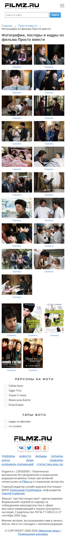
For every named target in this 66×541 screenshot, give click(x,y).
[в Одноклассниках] (45, 448)
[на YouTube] (37, 448)
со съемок (15, 426)
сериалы (57, 456)
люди (30, 460)
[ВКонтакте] (21, 448)
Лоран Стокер (17, 395)
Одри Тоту (15, 390)
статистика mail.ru (50, 464)
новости (25, 456)
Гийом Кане (16, 385)
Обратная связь (49, 530)
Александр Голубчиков (25, 490)
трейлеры (8, 456)
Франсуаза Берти (19, 400)
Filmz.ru (27, 481)
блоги (6, 460)
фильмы (41, 456)
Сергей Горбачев (13, 493)
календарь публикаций (18, 464)
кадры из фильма (19, 421)
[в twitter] (29, 448)
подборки (56, 460)
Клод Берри (16, 404)
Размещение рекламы (33, 534)
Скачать (17, 67)
